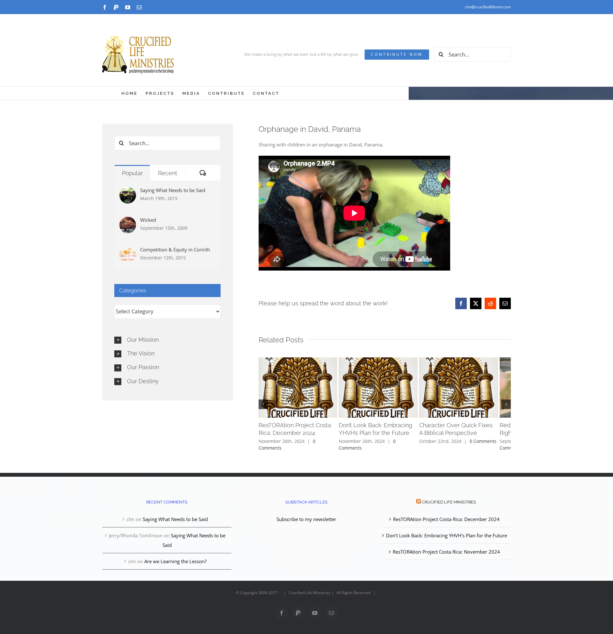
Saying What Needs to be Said (172, 190)
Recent (167, 173)
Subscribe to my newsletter (306, 515)
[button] (263, 402)
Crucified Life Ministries (449, 498)
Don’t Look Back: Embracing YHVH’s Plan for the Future (446, 532)
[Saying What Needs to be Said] (127, 192)
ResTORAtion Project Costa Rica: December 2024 (446, 515)
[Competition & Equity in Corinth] (127, 251)
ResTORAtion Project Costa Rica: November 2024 (446, 548)
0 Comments (326, 444)
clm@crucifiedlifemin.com (488, 7)
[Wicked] (127, 221)
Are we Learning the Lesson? (175, 558)
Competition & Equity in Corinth (175, 249)
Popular (132, 173)
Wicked (148, 220)
